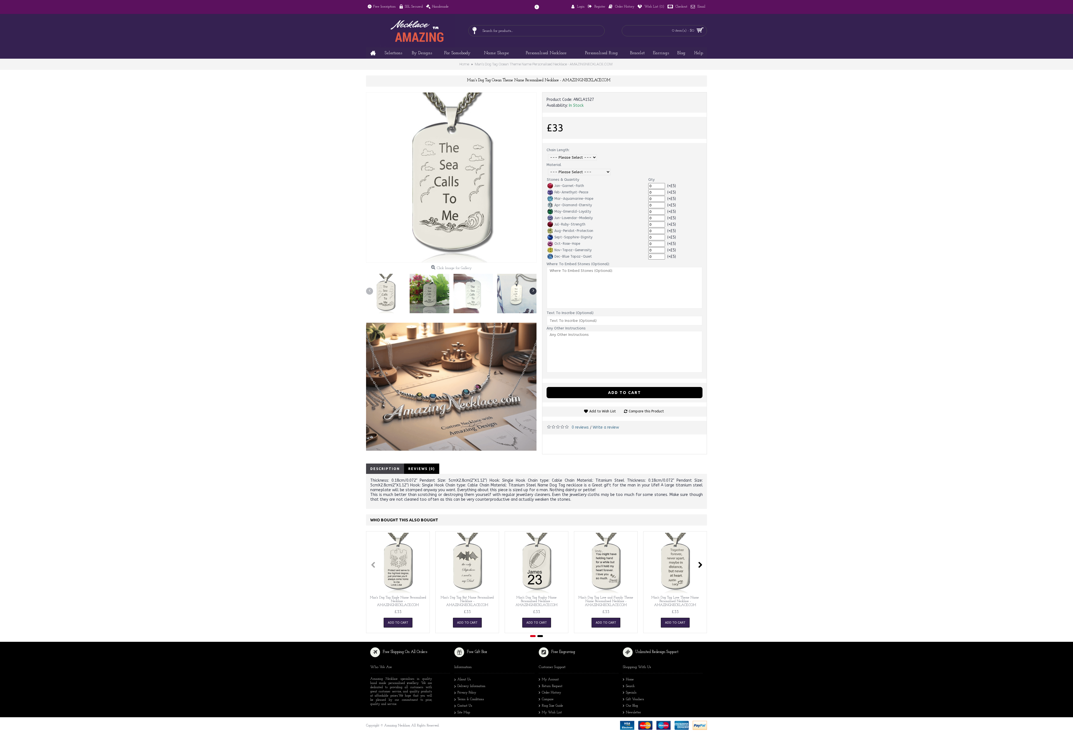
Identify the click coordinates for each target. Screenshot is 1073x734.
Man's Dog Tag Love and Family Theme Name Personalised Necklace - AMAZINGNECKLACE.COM (605, 601)
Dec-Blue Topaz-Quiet (573, 256)
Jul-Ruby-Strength (569, 224)
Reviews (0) (421, 469)
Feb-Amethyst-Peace (571, 192)
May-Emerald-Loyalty (572, 211)
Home (630, 679)
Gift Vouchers (635, 699)
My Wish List (552, 712)
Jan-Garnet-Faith (569, 186)
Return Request (552, 686)
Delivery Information (471, 686)
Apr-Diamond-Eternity (573, 205)
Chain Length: (558, 150)
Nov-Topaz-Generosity (573, 250)
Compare (548, 699)
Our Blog (632, 705)
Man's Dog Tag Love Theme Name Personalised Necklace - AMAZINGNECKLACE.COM (675, 601)
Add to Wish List (602, 411)
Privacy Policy (466, 692)
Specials (631, 692)
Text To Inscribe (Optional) (570, 313)
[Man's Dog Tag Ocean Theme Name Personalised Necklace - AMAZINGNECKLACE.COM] (451, 177)
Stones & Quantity (563, 179)
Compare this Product (646, 411)
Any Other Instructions (566, 328)
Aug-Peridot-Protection (573, 231)
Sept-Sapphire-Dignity (573, 237)
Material (554, 165)
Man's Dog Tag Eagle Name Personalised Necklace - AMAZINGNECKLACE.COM (398, 601)
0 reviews (580, 427)
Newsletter (633, 712)
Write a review (606, 427)
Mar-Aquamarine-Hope (573, 199)
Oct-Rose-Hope (567, 244)
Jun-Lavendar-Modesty (573, 218)
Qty (651, 179)
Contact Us (464, 705)
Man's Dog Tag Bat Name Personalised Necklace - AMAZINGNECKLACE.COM (467, 601)
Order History (551, 692)
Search (630, 686)
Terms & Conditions (470, 699)
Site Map (463, 712)
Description (385, 469)
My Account (550, 679)
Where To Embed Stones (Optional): (578, 264)
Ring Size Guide (552, 705)
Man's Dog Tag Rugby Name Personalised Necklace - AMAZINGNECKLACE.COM (536, 601)
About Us (464, 679)
